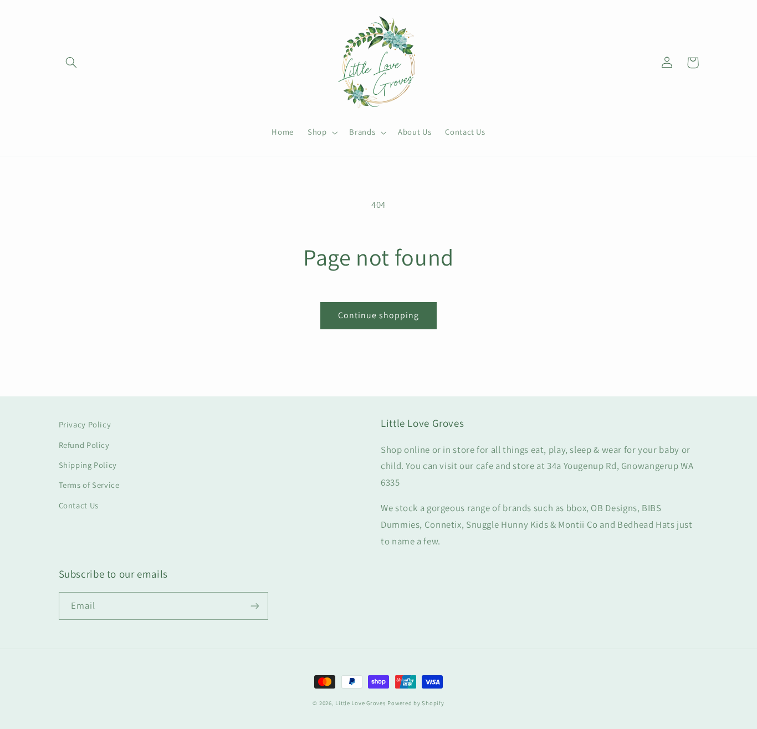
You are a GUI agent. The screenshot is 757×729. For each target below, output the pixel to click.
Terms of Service (89, 485)
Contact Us (79, 505)
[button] (71, 62)
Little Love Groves (360, 703)
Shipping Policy (88, 465)
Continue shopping (379, 315)
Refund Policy (84, 445)
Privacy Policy (85, 424)
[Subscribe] (254, 605)
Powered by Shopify (415, 703)
